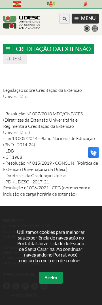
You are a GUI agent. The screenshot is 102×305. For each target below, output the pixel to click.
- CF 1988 (12, 157)
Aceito (50, 277)
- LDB (8, 151)
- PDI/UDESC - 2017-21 (26, 181)
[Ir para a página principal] (21, 27)
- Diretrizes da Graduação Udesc (34, 175)
